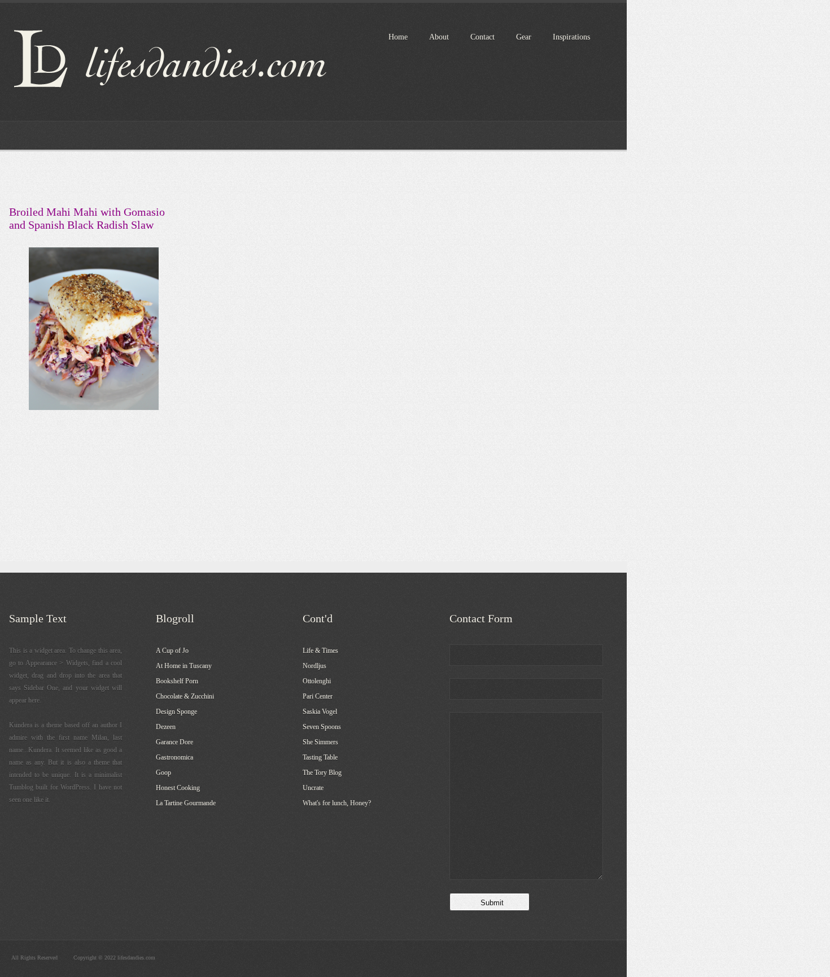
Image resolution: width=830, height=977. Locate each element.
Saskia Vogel (320, 712)
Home (398, 37)
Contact (482, 37)
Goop (163, 773)
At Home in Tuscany (184, 666)
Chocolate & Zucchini (185, 696)
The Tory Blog (322, 773)
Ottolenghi (317, 681)
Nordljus (314, 666)
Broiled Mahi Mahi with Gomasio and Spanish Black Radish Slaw (87, 218)
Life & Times (320, 651)
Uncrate (313, 788)
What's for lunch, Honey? (337, 803)
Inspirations (571, 37)
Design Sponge (176, 712)
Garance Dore (174, 742)
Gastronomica (174, 757)
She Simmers (320, 742)
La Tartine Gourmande (186, 803)
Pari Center (318, 696)
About (439, 37)
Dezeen (166, 727)
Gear (523, 37)
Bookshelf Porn (177, 681)
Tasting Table (320, 757)
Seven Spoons (322, 727)
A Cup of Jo (172, 651)
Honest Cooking (178, 788)
